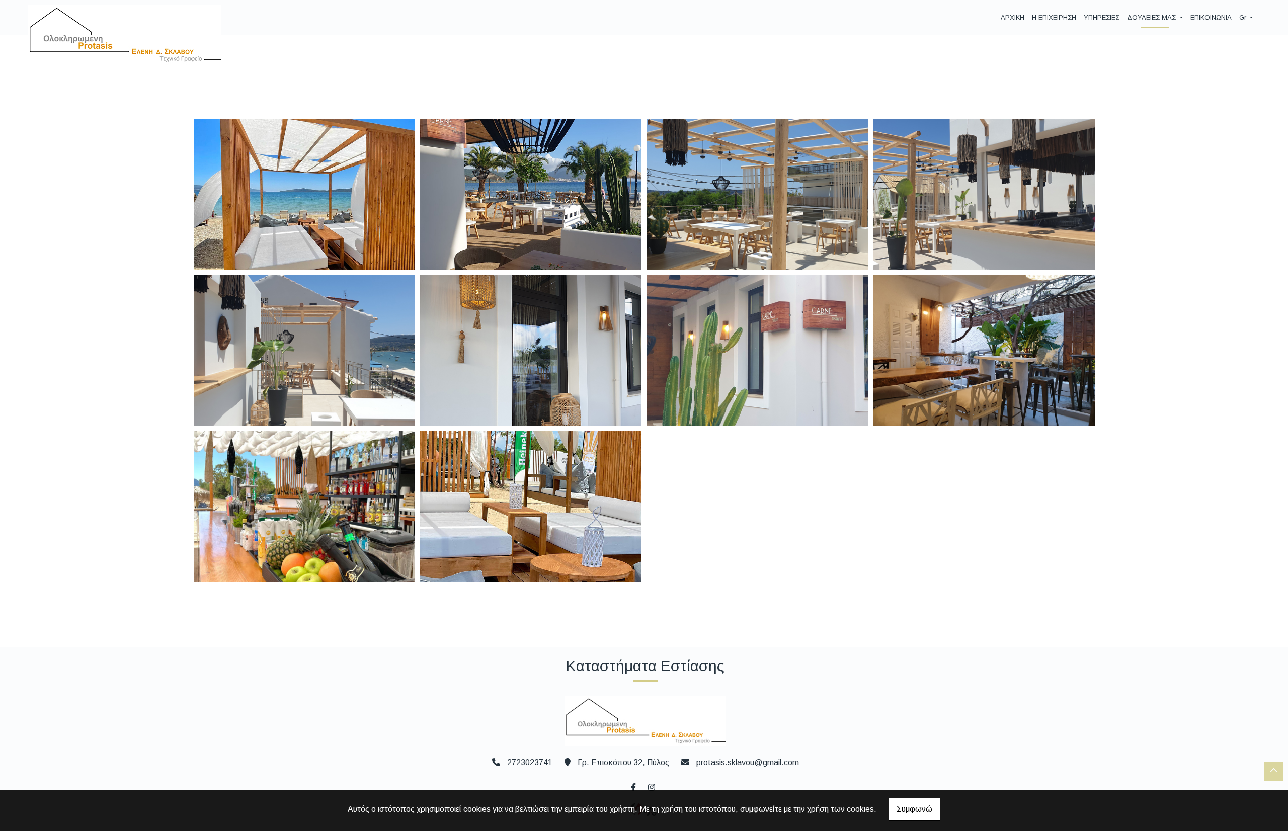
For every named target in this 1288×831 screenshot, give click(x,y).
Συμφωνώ (914, 809)
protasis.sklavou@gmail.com (747, 762)
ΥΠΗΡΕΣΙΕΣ (1101, 17)
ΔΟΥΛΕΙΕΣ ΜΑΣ (1152, 17)
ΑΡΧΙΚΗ (1012, 17)
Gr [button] (1243, 17)
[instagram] (651, 786)
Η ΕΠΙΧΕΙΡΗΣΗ (1054, 17)
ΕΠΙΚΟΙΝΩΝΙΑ (1211, 17)
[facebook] (633, 786)
